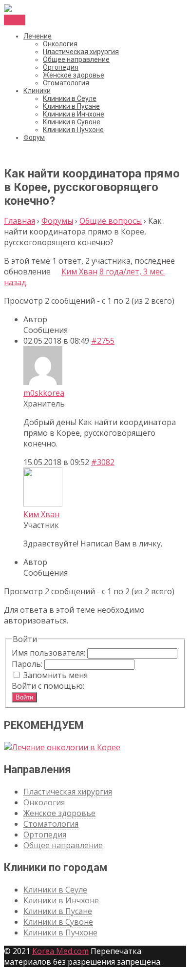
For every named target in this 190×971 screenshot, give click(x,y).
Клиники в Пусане (71, 106)
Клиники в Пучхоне (73, 130)
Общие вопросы (110, 220)
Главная (19, 220)
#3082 (102, 462)
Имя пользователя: (49, 652)
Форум (34, 137)
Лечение (37, 36)
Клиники (37, 91)
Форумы (57, 220)
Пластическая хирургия (81, 52)
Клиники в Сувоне (71, 122)
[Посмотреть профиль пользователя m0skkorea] (42, 382)
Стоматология (66, 83)
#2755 (102, 340)
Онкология (60, 44)
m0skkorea (43, 393)
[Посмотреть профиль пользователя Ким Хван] (56, 271)
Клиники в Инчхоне (73, 114)
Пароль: (28, 664)
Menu (14, 20)
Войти (24, 697)
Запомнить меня (55, 675)
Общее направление (76, 59)
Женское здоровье (73, 75)
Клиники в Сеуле (69, 98)
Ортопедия (60, 67)
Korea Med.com (60, 951)
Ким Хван (79, 271)
